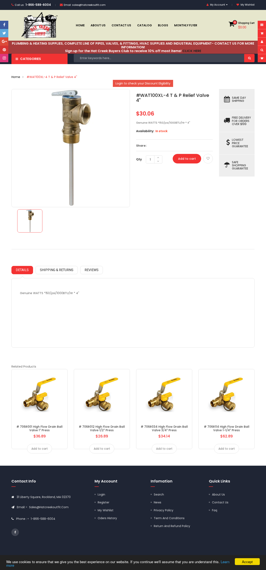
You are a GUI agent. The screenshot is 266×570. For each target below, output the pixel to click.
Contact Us (220, 502)
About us (218, 494)
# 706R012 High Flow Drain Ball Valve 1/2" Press (102, 428)
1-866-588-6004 (38, 5)
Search (159, 494)
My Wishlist (105, 510)
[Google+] (4, 41)
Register (103, 502)
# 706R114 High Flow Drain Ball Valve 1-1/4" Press (226, 428)
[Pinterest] (4, 50)
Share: (141, 146)
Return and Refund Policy (172, 526)
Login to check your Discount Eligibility (143, 83)
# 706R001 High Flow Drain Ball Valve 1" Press (39, 428)
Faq (214, 510)
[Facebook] (4, 25)
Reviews (92, 270)
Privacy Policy (163, 510)
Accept (247, 561)
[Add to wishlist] (208, 158)
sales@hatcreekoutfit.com (89, 5)
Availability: (145, 131)
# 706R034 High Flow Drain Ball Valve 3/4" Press (164, 428)
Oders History (107, 518)
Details (22, 270)
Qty (139, 159)
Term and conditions (169, 518)
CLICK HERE (191, 51)
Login (101, 494)
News (157, 502)
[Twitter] (4, 33)
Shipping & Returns (56, 270)
